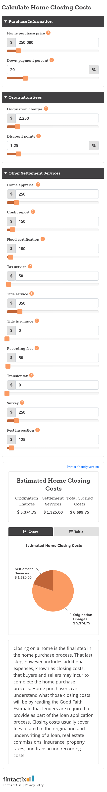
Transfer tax (19, 376)
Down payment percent (30, 60)
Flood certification (25, 239)
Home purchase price (28, 33)
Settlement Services (53, 501)
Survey (15, 403)
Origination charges (27, 109)
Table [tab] (78, 531)
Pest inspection (22, 430)
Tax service (19, 266)
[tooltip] (48, 32)
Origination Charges (26, 501)
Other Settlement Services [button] (34, 173)
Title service (19, 294)
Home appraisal (23, 185)
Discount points (23, 136)
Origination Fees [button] (25, 97)
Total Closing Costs (79, 501)
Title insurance (22, 321)
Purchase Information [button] (30, 21)
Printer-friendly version (83, 467)
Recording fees (22, 348)
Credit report (20, 212)
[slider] (18, 50)
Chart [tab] (33, 531)
